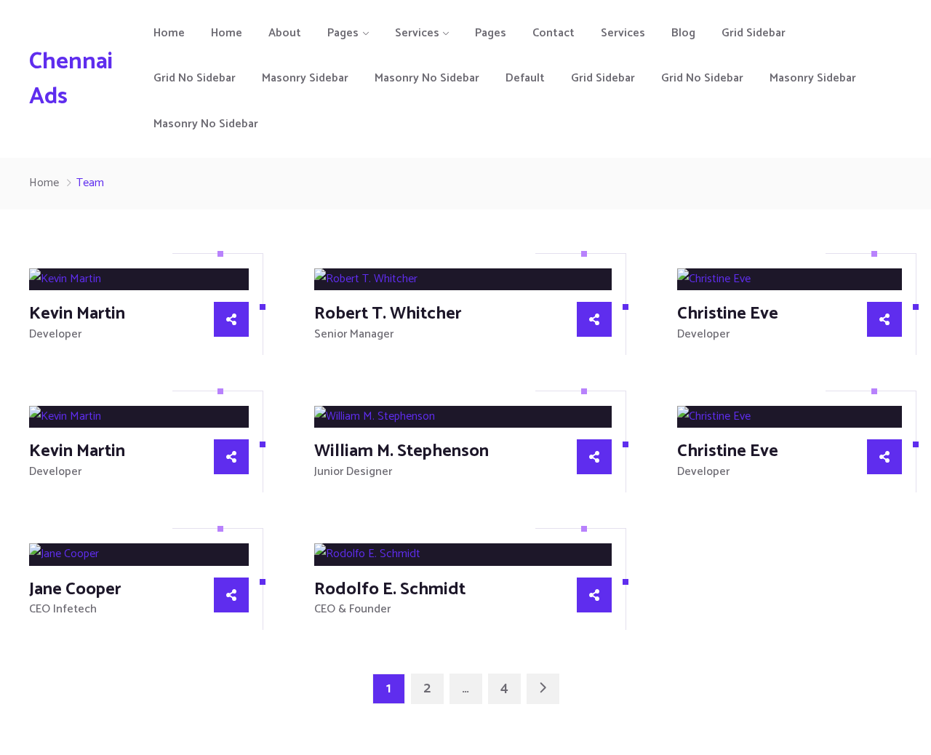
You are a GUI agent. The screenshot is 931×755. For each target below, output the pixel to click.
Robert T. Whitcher (388, 314)
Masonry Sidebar (305, 78)
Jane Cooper (75, 589)
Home (169, 33)
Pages (343, 33)
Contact (553, 33)
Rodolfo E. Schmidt (390, 589)
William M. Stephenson (401, 451)
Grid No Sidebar (194, 78)
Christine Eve (727, 314)
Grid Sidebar (754, 33)
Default (525, 78)
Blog (683, 33)
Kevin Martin (77, 314)
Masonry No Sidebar (427, 78)
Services (417, 33)
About (284, 33)
